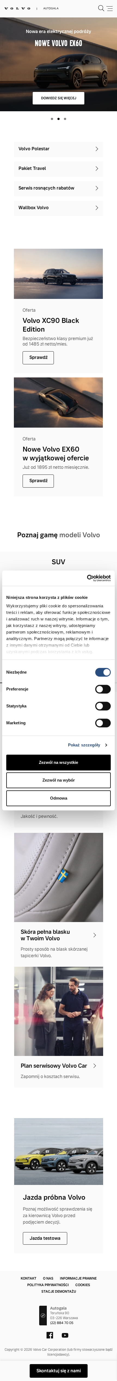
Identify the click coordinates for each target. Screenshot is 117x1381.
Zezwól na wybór (58, 780)
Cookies (82, 1285)
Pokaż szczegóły (84, 745)
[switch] (103, 689)
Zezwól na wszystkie (58, 762)
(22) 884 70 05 (61, 1323)
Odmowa (58, 798)
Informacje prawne (78, 1278)
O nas (48, 1278)
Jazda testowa (45, 1238)
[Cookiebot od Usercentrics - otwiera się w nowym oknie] (87, 578)
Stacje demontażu (58, 1291)
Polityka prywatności (48, 1285)
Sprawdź (38, 357)
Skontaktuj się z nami (58, 1371)
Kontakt (28, 1278)
